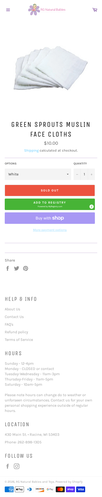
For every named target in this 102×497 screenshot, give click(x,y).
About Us (12, 309)
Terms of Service (19, 339)
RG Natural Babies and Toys (35, 481)
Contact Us (14, 316)
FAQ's (9, 324)
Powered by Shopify (69, 481)
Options (11, 163)
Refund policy (16, 332)
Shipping (31, 150)
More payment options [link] (50, 230)
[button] (50, 204)
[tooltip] (91, 207)
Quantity (80, 163)
